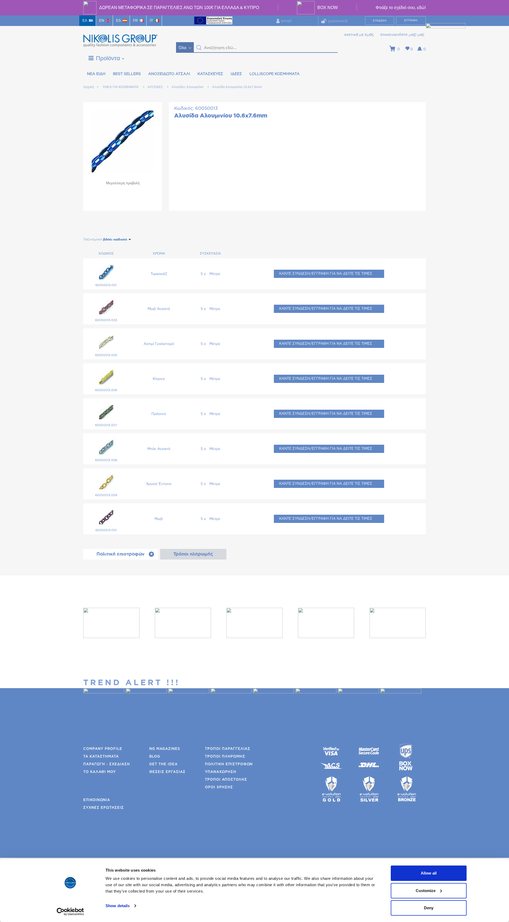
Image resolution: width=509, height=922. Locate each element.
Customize (426, 890)
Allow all (429, 873)
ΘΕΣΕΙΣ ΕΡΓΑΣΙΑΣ (167, 772)
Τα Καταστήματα (101, 756)
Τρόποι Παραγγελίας (227, 749)
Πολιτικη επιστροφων (229, 764)
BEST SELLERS (127, 74)
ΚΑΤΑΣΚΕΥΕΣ (210, 74)
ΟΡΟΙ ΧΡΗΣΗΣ (219, 787)
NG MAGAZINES (164, 749)
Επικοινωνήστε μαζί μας (402, 35)
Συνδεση (380, 20)
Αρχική (88, 87)
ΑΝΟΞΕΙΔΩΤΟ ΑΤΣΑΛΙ (169, 74)
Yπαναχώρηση (220, 772)
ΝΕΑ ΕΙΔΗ (96, 74)
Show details (118, 905)
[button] (199, 47)
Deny (428, 908)
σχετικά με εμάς (359, 35)
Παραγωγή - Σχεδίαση (106, 764)
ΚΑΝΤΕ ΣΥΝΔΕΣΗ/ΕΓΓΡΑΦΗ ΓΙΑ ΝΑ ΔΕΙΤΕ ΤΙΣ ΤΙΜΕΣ (325, 274)
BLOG (154, 756)
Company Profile (102, 749)
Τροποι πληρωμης (225, 756)
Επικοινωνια (96, 800)
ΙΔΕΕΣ (236, 74)
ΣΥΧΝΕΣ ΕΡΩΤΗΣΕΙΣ (103, 808)
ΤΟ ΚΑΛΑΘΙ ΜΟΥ (99, 772)
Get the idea (163, 764)
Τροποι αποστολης (226, 779)
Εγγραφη (411, 20)
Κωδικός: (184, 108)
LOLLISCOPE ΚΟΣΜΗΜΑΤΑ (274, 74)
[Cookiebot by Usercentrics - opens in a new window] (70, 912)
